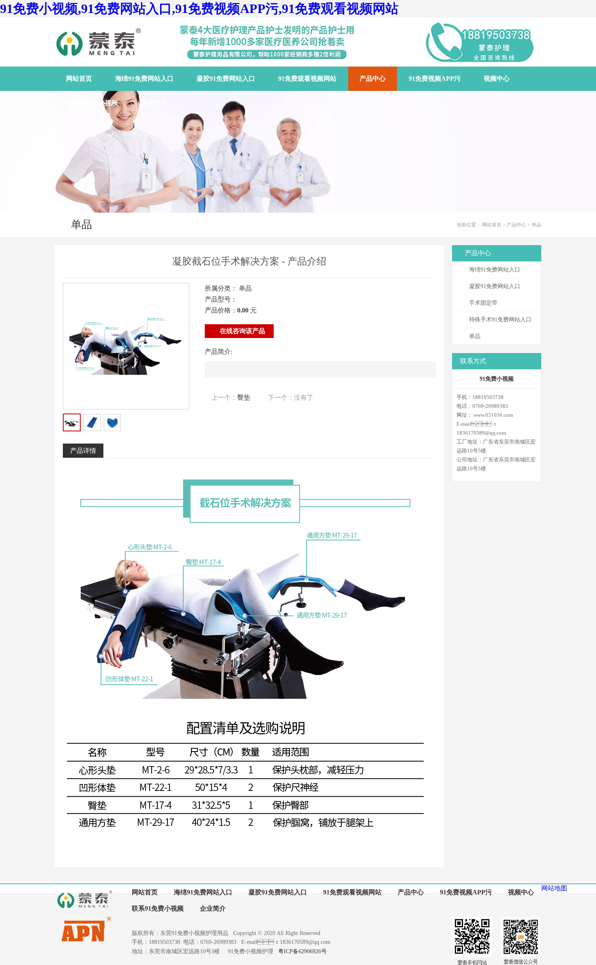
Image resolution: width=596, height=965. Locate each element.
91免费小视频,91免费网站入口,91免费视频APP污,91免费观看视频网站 (199, 8)
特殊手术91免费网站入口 (500, 320)
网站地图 (554, 888)
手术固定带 (483, 303)
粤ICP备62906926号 (302, 951)
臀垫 (243, 397)
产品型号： (221, 299)
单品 (536, 225)
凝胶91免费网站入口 (494, 286)
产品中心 (516, 225)
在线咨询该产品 (241, 330)
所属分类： (221, 288)
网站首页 (492, 225)
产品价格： (221, 310)
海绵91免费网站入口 (494, 270)
